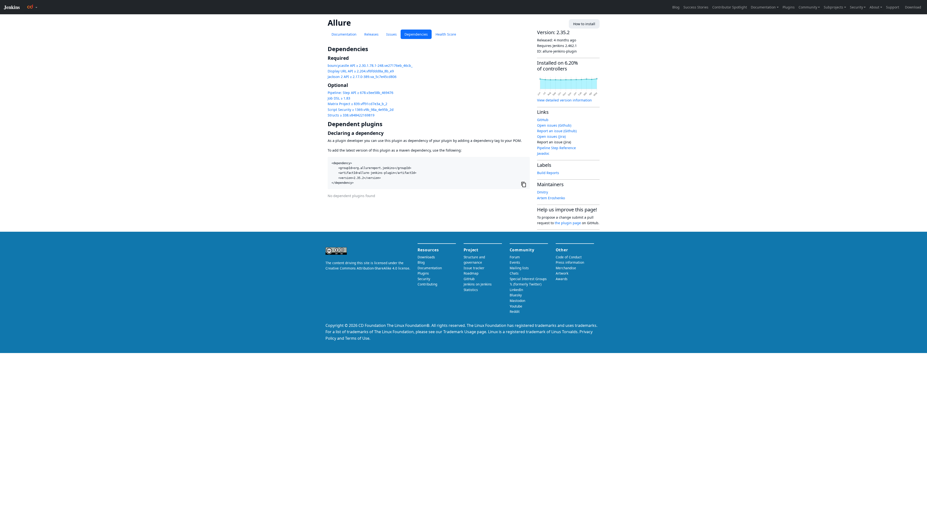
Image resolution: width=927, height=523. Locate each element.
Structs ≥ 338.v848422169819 (351, 115)
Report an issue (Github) (557, 131)
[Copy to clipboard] (524, 184)
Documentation (344, 34)
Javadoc (543, 153)
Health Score (446, 34)
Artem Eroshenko (551, 198)
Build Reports (548, 172)
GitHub (542, 119)
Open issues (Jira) (551, 136)
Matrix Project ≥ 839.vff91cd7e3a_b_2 (357, 103)
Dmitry (542, 192)
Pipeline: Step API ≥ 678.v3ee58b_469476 (360, 92)
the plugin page (568, 223)
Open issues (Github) (554, 125)
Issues (391, 34)
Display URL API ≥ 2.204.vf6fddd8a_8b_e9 (361, 71)
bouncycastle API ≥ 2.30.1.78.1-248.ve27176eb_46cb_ (370, 65)
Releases (371, 34)
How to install (584, 24)
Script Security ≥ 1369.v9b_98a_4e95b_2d (361, 109)
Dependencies (416, 34)
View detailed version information (564, 100)
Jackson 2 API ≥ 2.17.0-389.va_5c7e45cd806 (362, 76)
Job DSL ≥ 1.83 (339, 98)
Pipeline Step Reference (556, 148)
